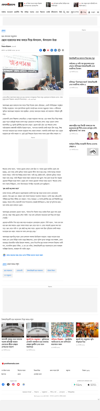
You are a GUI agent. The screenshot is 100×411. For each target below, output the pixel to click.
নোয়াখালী (19, 271)
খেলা (37, 12)
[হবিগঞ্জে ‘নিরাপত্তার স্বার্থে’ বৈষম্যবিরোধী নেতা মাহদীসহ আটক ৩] (92, 90)
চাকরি (48, 12)
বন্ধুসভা (68, 370)
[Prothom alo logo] (10, 364)
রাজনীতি (16, 12)
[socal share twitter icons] (44, 51)
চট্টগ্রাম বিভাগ (51, 271)
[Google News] (23, 385)
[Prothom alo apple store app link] (92, 384)
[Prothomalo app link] (77, 384)
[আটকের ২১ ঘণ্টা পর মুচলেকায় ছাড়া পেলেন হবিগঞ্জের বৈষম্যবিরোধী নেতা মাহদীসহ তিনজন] (92, 74)
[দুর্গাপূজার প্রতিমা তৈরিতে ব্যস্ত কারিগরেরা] (48, 4)
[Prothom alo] (8, 4)
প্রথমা (19, 374)
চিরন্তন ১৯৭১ (86, 370)
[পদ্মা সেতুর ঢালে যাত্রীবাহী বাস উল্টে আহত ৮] (76, 4)
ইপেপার (4, 374)
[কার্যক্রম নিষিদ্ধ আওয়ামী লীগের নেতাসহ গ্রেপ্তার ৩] (92, 152)
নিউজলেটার (71, 392)
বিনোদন (42, 12)
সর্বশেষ (4, 12)
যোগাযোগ (62, 392)
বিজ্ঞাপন (36, 392)
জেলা (3, 30)
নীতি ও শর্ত (53, 392)
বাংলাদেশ (10, 12)
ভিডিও (61, 12)
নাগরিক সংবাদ (6, 370)
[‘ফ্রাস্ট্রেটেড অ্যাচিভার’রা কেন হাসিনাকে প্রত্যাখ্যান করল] (62, 329)
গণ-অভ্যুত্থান (7, 275)
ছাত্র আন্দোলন (8, 271)
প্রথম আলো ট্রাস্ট (54, 370)
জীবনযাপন (54, 12)
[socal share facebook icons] (41, 51)
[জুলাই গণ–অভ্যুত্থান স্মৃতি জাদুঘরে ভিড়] (87, 329)
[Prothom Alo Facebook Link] (4, 385)
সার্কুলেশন (44, 392)
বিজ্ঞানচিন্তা (37, 370)
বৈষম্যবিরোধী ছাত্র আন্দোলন (35, 271)
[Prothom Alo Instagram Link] (14, 385)
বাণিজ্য (26, 12)
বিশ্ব (22, 12)
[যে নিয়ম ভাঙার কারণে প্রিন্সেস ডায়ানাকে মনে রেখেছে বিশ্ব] (20, 4)
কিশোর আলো (21, 370)
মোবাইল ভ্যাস (38, 374)
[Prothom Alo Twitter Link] (9, 385)
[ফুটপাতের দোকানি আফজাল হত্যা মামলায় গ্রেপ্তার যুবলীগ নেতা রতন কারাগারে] (37, 329)
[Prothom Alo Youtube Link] (19, 385)
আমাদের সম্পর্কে (26, 392)
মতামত (32, 12)
